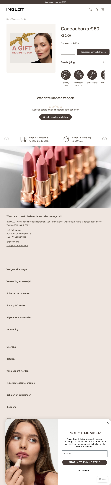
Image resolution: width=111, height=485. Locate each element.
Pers (8, 418)
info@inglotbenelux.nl (17, 245)
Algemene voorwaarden (18, 317)
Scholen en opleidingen (18, 394)
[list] (31, 48)
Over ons (11, 346)
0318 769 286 (12, 242)
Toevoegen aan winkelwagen (93, 52)
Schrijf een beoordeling (55, 117)
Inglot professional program (20, 382)
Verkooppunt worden (17, 370)
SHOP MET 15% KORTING (84, 462)
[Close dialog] (108, 423)
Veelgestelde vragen (17, 269)
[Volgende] (104, 139)
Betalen (10, 358)
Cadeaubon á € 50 (19, 19)
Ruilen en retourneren (18, 293)
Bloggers (11, 406)
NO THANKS (85, 470)
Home (8, 19)
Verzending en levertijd (18, 281)
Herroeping (12, 329)
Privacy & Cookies (15, 305)
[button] (96, 9)
